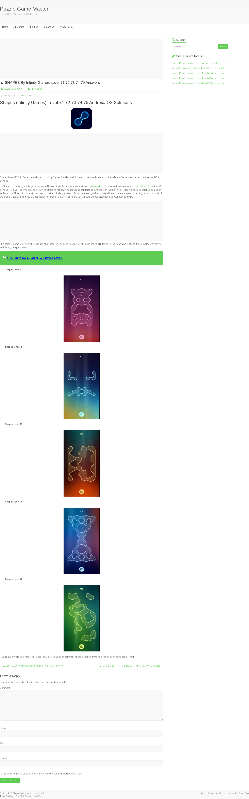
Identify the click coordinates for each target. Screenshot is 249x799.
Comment (5, 688)
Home (5, 27)
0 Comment (29, 96)
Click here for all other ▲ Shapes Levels (35, 258)
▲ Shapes (36, 88)
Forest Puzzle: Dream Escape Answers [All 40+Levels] (199, 63)
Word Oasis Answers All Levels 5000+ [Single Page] (198, 68)
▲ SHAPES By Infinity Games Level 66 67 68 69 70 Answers (31, 665)
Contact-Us (48, 27)
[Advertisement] (81, 59)
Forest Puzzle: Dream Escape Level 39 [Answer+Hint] (198, 83)
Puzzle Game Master (24, 9)
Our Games (18, 27)
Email (2, 743)
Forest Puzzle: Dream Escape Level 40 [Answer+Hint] (198, 78)
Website (4, 758)
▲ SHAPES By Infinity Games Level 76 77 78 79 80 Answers (131, 665)
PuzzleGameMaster (13, 88)
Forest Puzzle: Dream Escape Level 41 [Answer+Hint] (198, 73)
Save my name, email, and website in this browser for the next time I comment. (43, 773)
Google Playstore (100, 186)
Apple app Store (145, 186)
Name (3, 728)
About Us (33, 27)
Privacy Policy (66, 27)
